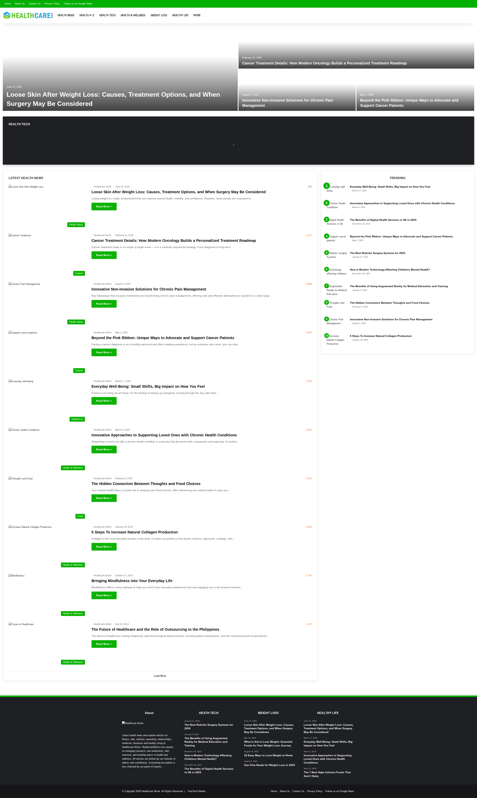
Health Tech (107, 15)
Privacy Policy (52, 3)
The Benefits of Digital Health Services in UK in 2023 (383, 219)
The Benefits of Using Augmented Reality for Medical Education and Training (399, 286)
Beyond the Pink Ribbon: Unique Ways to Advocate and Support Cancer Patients (162, 338)
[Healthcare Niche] (28, 15)
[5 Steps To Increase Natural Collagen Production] (337, 341)
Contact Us (35, 3)
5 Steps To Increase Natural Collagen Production (134, 532)
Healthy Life (180, 15)
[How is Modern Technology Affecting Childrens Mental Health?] (337, 275)
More (197, 15)
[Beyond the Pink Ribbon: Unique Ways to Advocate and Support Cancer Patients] (415, 90)
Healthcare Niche (102, 186)
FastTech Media (196, 791)
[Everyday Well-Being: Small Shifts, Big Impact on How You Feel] (337, 192)
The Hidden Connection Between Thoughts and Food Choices (145, 484)
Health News (66, 15)
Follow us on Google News (78, 3)
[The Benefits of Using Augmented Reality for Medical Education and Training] (337, 291)
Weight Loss (159, 15)
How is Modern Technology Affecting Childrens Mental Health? (390, 269)
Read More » (104, 206)
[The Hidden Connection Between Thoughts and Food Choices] (337, 308)
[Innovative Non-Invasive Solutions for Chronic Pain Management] (297, 90)
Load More (160, 675)
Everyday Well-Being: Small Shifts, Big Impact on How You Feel (148, 386)
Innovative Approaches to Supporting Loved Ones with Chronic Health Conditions (164, 435)
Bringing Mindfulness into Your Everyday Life (131, 581)
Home (8, 3)
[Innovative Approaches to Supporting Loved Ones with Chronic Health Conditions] (337, 208)
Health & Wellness (133, 15)
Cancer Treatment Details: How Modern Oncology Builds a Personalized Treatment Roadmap (324, 63)
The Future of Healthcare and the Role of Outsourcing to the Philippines (155, 629)
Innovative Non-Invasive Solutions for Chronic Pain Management (148, 289)
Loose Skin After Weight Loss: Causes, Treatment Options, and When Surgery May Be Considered (178, 192)
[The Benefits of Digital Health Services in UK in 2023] (337, 225)
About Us (20, 3)
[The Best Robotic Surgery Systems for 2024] (337, 258)
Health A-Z (87, 15)
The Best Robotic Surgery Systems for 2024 (377, 253)
